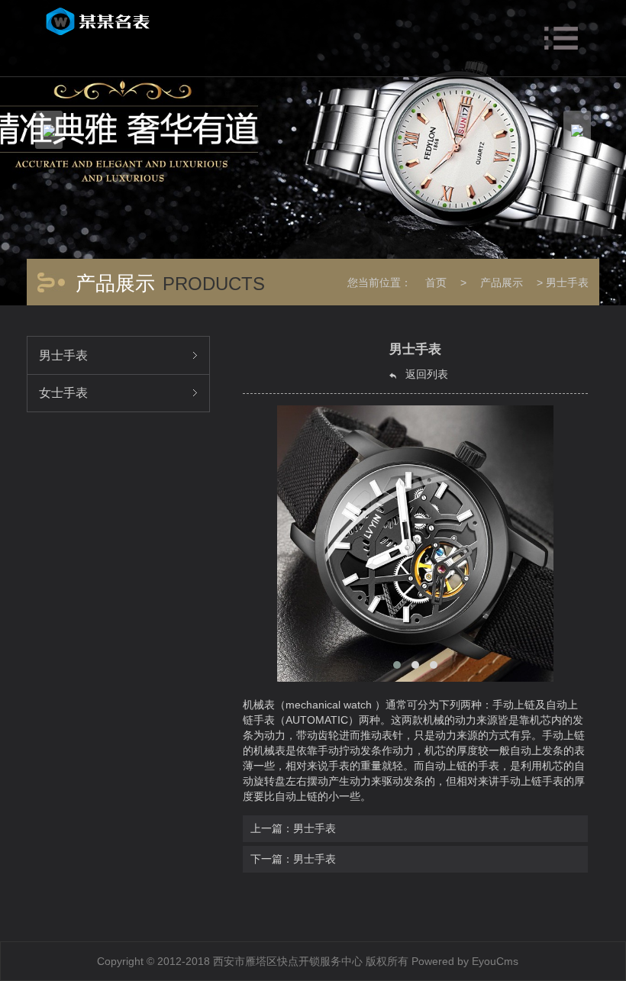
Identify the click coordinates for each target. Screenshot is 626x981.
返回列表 (425, 374)
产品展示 (501, 282)
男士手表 (567, 282)
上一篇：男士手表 (293, 828)
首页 (436, 282)
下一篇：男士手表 (293, 859)
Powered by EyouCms (463, 961)
